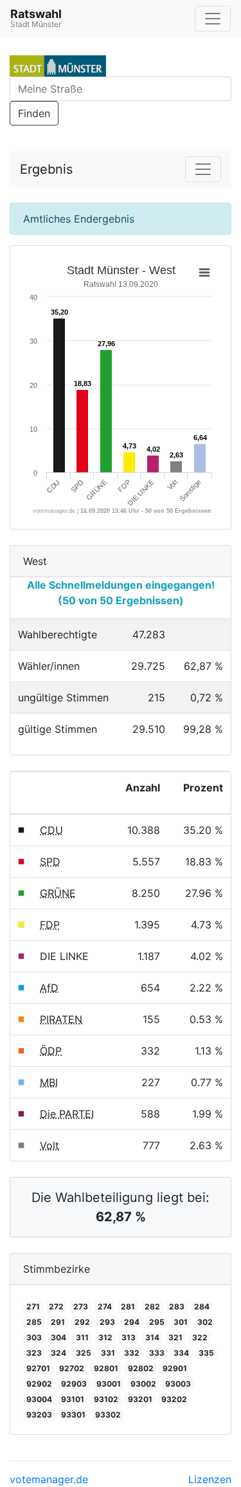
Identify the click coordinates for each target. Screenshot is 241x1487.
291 (58, 1322)
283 (176, 1306)
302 (205, 1322)
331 (108, 1353)
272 (56, 1306)
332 (131, 1353)
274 (105, 1306)
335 (206, 1353)
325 (83, 1353)
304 (58, 1337)
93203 (39, 1414)
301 (181, 1322)
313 (128, 1337)
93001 (108, 1384)
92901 (175, 1368)
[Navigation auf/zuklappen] (213, 19)
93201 (140, 1399)
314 (152, 1337)
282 (152, 1306)
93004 (39, 1399)
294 (131, 1322)
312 (105, 1337)
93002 (143, 1384)
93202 (174, 1399)
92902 (39, 1384)
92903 (74, 1384)
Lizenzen (209, 1479)
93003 (178, 1384)
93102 (106, 1399)
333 (157, 1353)
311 (82, 1337)
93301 (73, 1414)
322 (200, 1337)
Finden (34, 113)
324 (58, 1353)
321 (175, 1337)
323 (34, 1353)
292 (82, 1322)
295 (157, 1322)
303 (34, 1337)
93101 (72, 1399)
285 (34, 1322)
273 (80, 1306)
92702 (71, 1368)
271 (33, 1306)
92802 (141, 1368)
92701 (38, 1368)
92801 (106, 1368)
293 (107, 1322)
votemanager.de (49, 1479)
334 (181, 1353)
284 (202, 1306)
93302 (108, 1414)
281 (128, 1306)
